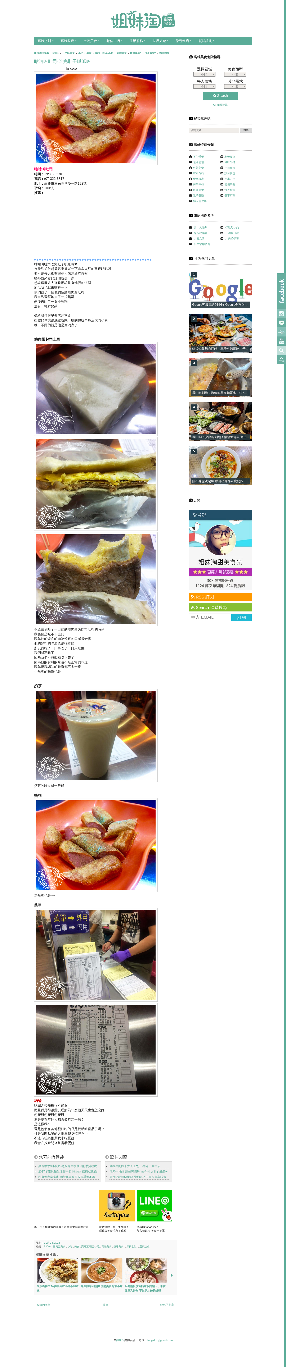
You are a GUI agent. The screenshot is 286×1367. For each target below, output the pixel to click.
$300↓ (48, 1246)
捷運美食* (119, 1246)
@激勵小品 (232, 227)
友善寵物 (229, 156)
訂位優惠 (229, 173)
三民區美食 (59, 1246)
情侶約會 (229, 184)
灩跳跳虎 (144, 1246)
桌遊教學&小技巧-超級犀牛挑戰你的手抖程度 (67, 1166)
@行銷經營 (200, 233)
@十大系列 (200, 227)
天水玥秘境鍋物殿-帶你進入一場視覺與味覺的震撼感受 (140, 1177)
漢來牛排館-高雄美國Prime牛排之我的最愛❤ (139, 1171)
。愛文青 (199, 238)
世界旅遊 (159, 41)
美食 (77, 1246)
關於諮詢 (205, 41)
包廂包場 (198, 162)
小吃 (70, 1246)
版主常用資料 (202, 244)
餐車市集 (229, 195)
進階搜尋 (222, 104)
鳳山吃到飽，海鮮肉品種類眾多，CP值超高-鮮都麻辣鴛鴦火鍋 (235, 393)
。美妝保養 (232, 238)
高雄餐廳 (67, 41)
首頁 (105, 1304)
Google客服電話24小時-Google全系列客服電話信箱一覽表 (232, 304)
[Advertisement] (73, 225)
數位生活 (113, 41)
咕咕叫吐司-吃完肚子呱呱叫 (62, 61)
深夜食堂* (132, 1246)
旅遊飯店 (182, 41)
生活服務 (136, 41)
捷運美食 (198, 190)
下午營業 (198, 156)
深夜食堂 (229, 190)
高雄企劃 (44, 41)
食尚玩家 (198, 178)
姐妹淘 (120, 1340)
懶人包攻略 (200, 201)
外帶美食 (198, 167)
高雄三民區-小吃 (90, 1246)
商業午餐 (198, 184)
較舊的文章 (167, 1304)
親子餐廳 (198, 195)
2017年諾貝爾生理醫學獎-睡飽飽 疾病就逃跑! (68, 1171)
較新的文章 (43, 1304)
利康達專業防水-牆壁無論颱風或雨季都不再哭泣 (68, 1177)
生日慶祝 (229, 167)
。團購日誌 (232, 233)
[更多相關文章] (172, 1275)
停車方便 (229, 178)
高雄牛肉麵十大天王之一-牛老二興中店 (135, 1166)
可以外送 (229, 162)
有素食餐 (198, 173)
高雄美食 (107, 1246)
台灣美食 (90, 41)
